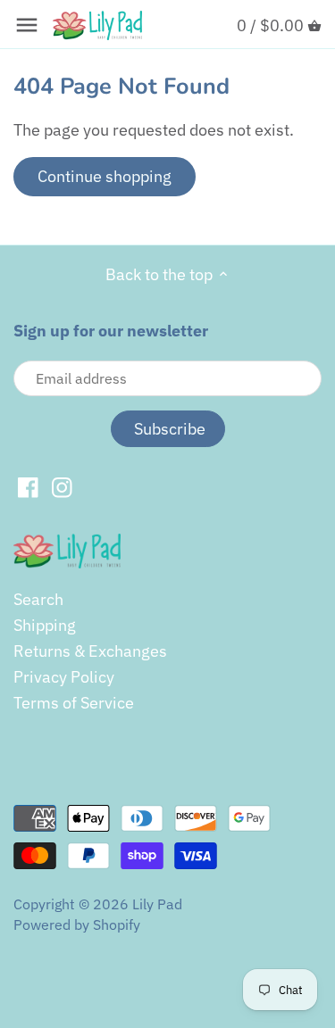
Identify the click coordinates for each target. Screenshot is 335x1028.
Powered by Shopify (76, 924)
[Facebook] (28, 486)
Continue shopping (105, 176)
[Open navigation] (26, 25)
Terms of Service (73, 702)
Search (38, 599)
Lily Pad (157, 903)
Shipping (44, 625)
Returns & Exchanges (90, 651)
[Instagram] (62, 486)
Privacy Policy (63, 677)
